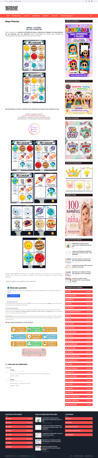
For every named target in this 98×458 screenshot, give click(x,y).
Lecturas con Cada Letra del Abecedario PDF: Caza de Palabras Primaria (81, 280)
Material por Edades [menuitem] (66, 15)
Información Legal (89, 455)
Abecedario (77, 307)
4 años (18, 426)
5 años (18, 430)
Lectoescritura (77, 295)
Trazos (77, 319)
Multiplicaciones (77, 404)
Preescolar (77, 372)
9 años (18, 446)
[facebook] (86, 1)
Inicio (6, 1)
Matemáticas (77, 328)
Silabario (77, 388)
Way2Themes (17, 455)
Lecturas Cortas (77, 376)
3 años (18, 422)
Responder (12, 375)
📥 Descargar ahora (14, 295)
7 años (18, 438)
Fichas (77, 291)
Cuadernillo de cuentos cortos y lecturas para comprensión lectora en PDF (82, 245)
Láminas (69, 422)
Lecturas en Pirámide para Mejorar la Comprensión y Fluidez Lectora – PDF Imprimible (82, 253)
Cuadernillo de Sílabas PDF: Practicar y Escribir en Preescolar (82, 266)
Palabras (77, 336)
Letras (77, 315)
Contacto (11, 1)
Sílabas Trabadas (77, 368)
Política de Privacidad (78, 455)
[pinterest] (92, 1)
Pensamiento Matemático (77, 311)
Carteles (77, 384)
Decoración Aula (77, 360)
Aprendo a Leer (77, 332)
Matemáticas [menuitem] (36, 15)
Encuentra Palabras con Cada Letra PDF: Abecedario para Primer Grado (81, 259)
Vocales (77, 364)
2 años (18, 418)
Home (71, 455)
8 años (18, 442)
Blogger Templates (31, 455)
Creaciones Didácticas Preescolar (33, 115)
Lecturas (77, 340)
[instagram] (89, 1)
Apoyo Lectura (77, 348)
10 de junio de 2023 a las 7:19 (17, 381)
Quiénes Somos (17, 1)
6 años (18, 434)
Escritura (77, 392)
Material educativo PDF (73, 430)
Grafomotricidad (77, 344)
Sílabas (77, 303)
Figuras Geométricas (77, 400)
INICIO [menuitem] (8, 15)
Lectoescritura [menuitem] (16, 15)
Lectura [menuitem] (26, 15)
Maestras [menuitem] (45, 15)
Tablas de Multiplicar (77, 396)
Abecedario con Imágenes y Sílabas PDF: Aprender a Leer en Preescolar (81, 272)
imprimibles (77, 299)
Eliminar (17, 375)
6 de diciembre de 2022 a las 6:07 (18, 371)
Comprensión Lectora (77, 356)
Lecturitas (77, 380)
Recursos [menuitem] (54, 15)
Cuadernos (77, 324)
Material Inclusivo (72, 426)
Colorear (77, 352)
